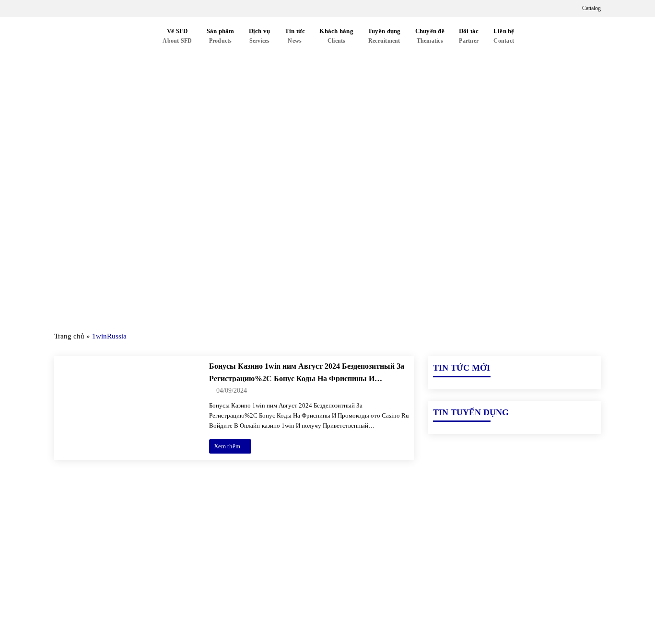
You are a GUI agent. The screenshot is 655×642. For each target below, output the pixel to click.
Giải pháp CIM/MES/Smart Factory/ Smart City (504, 535)
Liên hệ (504, 35)
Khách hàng (336, 35)
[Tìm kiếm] (533, 36)
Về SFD (177, 35)
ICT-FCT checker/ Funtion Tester (480, 552)
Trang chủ (69, 336)
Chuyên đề (429, 35)
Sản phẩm (220, 35)
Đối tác (469, 35)
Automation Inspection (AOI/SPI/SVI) (487, 568)
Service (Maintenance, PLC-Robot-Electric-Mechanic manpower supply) (511, 606)
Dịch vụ (259, 35)
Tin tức (295, 35)
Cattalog (591, 8)
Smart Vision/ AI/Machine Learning (484, 584)
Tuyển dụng (384, 35)
